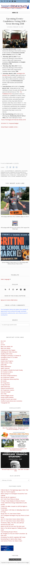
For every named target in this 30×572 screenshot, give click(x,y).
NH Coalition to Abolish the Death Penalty (12, 370)
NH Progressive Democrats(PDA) (10, 379)
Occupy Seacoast (5, 384)
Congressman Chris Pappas (8, 350)
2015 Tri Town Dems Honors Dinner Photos (12, 521)
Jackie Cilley (4, 364)
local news (24, 173)
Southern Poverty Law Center (9, 399)
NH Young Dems (5, 383)
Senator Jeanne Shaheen (7, 397)
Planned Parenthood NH (7, 388)
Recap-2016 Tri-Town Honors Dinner (11, 513)
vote (9, 176)
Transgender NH (5, 403)
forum (3, 173)
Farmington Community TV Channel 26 (11, 355)
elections (25, 171)
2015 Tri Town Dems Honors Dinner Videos (12, 519)
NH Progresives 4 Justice (7, 390)
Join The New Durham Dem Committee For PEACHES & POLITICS (15, 449)
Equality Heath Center (6, 353)
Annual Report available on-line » (9, 127)
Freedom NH (4, 359)
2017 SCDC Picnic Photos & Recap (10, 499)
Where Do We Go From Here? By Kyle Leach (12, 526)
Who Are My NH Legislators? (8, 497)
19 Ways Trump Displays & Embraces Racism (13, 501)
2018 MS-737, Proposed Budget (9, 123)
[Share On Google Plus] (16, 167)
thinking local (5, 175)
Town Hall (13, 175)
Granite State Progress (7, 361)
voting (13, 176)
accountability (9, 171)
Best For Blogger (25, 562)
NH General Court (5, 373)
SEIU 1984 (3, 393)
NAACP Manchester (6, 366)
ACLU (2, 343)
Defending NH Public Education (9, 352)
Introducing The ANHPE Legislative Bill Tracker (13, 537)
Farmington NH (5, 172)
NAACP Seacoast (5, 368)
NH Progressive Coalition (7, 377)
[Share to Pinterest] (13, 167)
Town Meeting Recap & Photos (9, 531)
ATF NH (3, 344)
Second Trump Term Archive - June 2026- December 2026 (15, 470)
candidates (18, 171)
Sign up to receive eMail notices (9, 300)
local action (9, 173)
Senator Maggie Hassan (7, 395)
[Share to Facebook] (7, 167)
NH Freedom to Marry (7, 372)
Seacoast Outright (5, 392)
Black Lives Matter (6, 348)
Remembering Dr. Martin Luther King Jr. (11, 539)
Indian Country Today (6, 363)
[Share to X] (10, 167)
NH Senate (4, 381)
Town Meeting (21, 175)
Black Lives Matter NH (7, 346)
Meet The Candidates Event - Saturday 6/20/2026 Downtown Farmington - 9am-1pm (15, 428)
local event (16, 173)
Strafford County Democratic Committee (11, 401)
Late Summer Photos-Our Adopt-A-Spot (11, 541)
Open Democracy (5, 386)
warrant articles (21, 176)
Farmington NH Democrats (18, 172)
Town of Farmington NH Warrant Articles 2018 (13, 119)
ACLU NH (3, 341)
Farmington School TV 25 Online (9, 357)
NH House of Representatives (9, 375)
